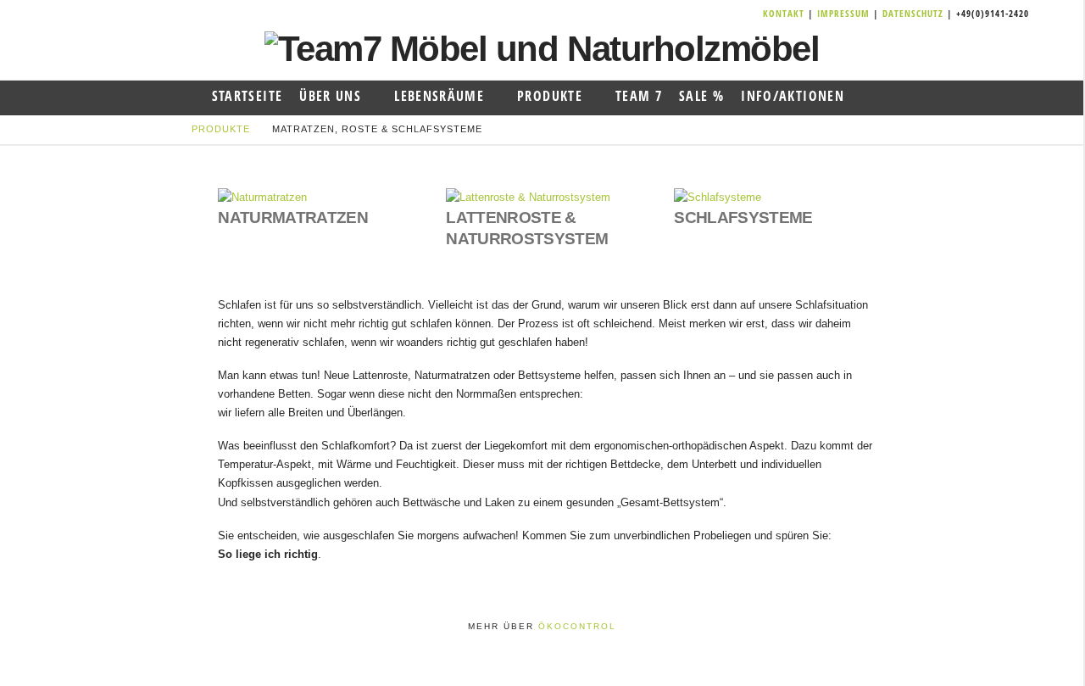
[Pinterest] (753, 13)
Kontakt (785, 13)
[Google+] (732, 13)
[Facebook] (712, 13)
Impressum (845, 13)
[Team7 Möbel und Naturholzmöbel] (542, 48)
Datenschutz (912, 13)
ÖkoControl (577, 626)
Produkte (221, 129)
